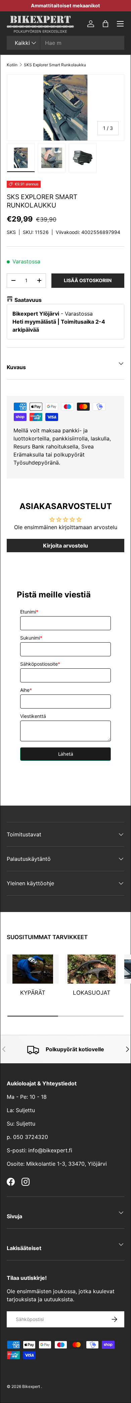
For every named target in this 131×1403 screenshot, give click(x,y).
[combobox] (65, 43)
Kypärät (32, 992)
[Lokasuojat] (92, 969)
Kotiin (12, 64)
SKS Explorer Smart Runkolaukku (55, 64)
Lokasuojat (92, 992)
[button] (105, 23)
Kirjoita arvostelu (65, 545)
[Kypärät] (33, 969)
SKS (11, 232)
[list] (65, 108)
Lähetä (65, 754)
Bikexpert (31, 1386)
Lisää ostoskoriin (88, 280)
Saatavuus (28, 300)
